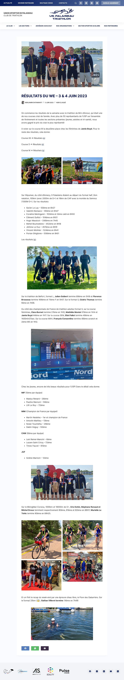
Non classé (61, 102)
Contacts (63, 3)
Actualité (8, 3)
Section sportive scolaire (89, 26)
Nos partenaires (111, 26)
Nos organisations (64, 26)
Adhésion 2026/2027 (44, 26)
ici (44, 138)
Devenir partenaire (26, 3)
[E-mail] (45, 648)
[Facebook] (81, 3)
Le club (9, 26)
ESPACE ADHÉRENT (111, 3)
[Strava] (97, 3)
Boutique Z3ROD (46, 3)
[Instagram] (86, 3)
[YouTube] (91, 3)
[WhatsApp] (35, 648)
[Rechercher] (76, 3)
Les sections (24, 26)
